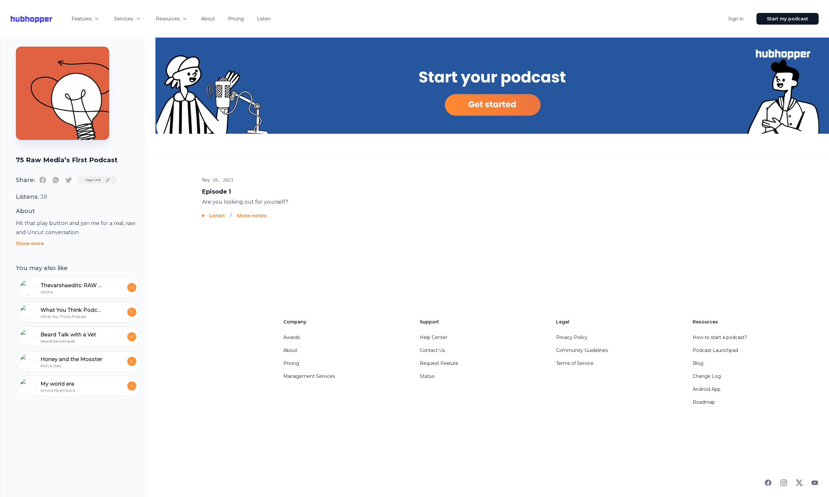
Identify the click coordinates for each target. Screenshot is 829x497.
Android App (707, 389)
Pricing (236, 19)
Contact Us (432, 350)
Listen (264, 19)
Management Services (309, 376)
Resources (168, 19)
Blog (698, 363)
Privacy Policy (571, 337)
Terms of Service (575, 363)
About (208, 19)
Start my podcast (787, 19)
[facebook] (43, 180)
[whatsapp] (56, 180)
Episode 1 (216, 191)
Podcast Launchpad (715, 350)
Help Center (433, 337)
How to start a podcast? (720, 337)
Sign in (736, 19)
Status (427, 376)
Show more (30, 243)
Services (123, 19)
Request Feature (439, 363)
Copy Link (93, 180)
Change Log (707, 376)
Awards (291, 337)
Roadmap (704, 402)
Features (82, 19)
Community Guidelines (582, 350)
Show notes (252, 216)
